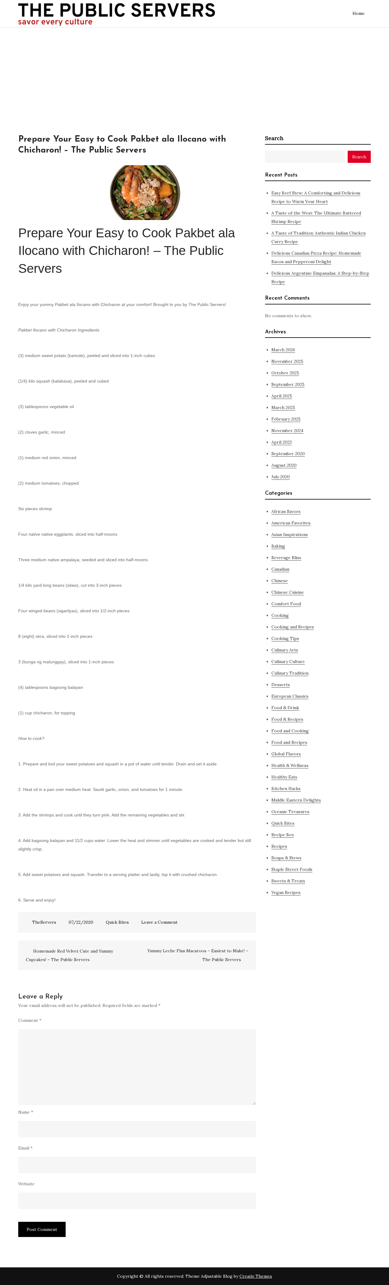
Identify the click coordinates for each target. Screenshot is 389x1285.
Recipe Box (282, 834)
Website (26, 1184)
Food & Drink (285, 707)
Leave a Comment (159, 922)
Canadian (280, 569)
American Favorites (291, 523)
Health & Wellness (289, 765)
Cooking (280, 615)
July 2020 (280, 476)
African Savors (286, 511)
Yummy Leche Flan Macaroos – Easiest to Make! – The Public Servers (197, 955)
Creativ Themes (255, 1276)
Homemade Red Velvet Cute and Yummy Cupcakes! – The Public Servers (69, 955)
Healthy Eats (284, 777)
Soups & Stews (286, 858)
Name (25, 1112)
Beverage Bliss (286, 557)
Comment (29, 1020)
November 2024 (287, 430)
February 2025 (286, 419)
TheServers (44, 922)
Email (25, 1148)
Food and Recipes (289, 742)
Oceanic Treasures (290, 811)
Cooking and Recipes (292, 627)
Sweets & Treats (288, 881)
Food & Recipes (287, 719)
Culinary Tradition (289, 673)
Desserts (280, 684)
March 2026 (283, 349)
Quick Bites (117, 922)
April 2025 (281, 396)
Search (274, 138)
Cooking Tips (285, 638)
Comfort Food (286, 603)
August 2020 (284, 465)
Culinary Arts (284, 650)
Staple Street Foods (291, 869)
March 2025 (283, 407)
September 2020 (288, 453)
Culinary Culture (288, 661)
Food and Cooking (290, 731)
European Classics (289, 696)
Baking (278, 546)
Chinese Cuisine (287, 592)
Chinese (279, 580)
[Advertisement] (194, 73)
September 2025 (288, 384)
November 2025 (287, 361)
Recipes (279, 846)
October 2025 (285, 373)
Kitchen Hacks (286, 788)
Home (359, 13)
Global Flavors (286, 754)
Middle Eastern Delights (296, 800)
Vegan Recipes (286, 892)
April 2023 (281, 442)
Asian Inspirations (289, 534)
